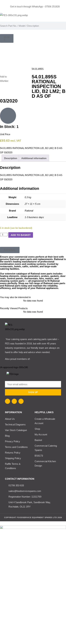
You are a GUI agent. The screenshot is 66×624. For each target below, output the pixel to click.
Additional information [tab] (33, 158)
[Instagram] (14, 401)
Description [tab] (10, 158)
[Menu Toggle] (33, 48)
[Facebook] (7, 401)
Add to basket (21, 235)
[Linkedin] (21, 401)
